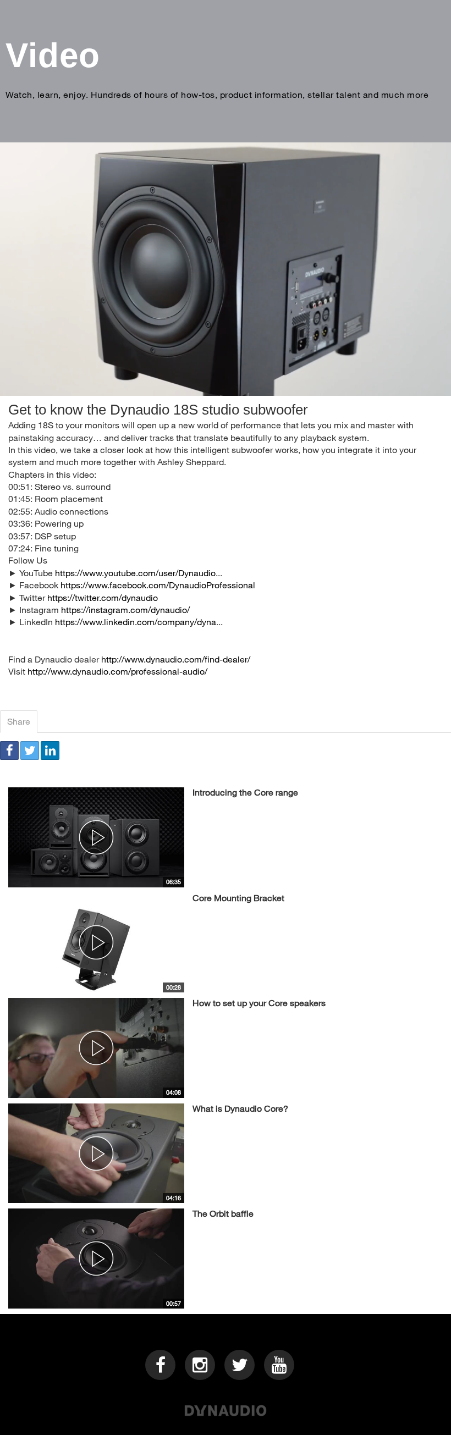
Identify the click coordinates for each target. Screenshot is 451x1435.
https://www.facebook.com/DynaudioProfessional (158, 584)
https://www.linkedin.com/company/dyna (135, 621)
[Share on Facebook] (9, 750)
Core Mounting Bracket (238, 897)
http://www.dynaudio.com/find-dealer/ (175, 659)
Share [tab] (18, 721)
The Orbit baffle (223, 1213)
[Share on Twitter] (29, 750)
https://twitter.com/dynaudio (102, 597)
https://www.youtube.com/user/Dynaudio (135, 572)
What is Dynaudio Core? (240, 1108)
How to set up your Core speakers (259, 1002)
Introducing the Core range (245, 792)
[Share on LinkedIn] (50, 750)
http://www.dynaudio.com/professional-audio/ (117, 671)
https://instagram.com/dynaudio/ (125, 609)
